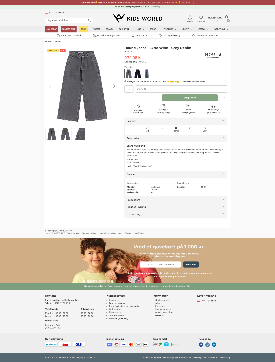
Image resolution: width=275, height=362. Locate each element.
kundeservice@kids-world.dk (65, 300)
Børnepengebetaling (118, 318)
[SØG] (89, 20)
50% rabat (51, 29)
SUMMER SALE (68, 29)
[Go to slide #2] (65, 134)
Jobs (157, 303)
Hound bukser (139, 233)
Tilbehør (169, 29)
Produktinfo (133, 199)
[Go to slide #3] (79, 134)
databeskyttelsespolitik (179, 286)
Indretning (220, 29)
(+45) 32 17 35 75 (61, 303)
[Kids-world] (137, 18)
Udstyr (186, 29)
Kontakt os (114, 300)
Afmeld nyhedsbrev (164, 312)
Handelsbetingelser (152, 358)
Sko (140, 29)
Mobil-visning (224, 358)
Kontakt (50, 295)
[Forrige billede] (50, 86)
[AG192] (147, 73)
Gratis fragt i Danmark (71, 35)
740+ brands (141, 35)
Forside (48, 42)
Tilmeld (191, 264)
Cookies (211, 358)
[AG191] (138, 73)
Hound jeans (104, 233)
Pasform (131, 121)
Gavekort (159, 315)
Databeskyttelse (170, 358)
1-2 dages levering (171, 35)
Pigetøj (128, 233)
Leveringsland (199, 358)
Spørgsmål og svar (163, 309)
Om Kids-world (162, 300)
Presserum (160, 306)
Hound (94, 233)
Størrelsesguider (116, 315)
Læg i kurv (190, 97)
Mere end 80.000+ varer (207, 35)
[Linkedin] (214, 345)
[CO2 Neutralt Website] (175, 344)
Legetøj (202, 29)
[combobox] (181, 89)
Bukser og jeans (73, 233)
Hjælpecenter (115, 312)
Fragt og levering (136, 206)
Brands (109, 29)
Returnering (133, 214)
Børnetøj (124, 29)
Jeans (47, 233)
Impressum (186, 358)
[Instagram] (207, 345)
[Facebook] (201, 345)
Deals (83, 29)
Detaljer (131, 174)
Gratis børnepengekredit (108, 35)
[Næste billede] (114, 86)
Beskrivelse (133, 138)
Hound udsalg (117, 233)
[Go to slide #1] (51, 134)
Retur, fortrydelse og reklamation (124, 306)
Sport (153, 29)
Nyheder (96, 29)
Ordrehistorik (115, 309)
